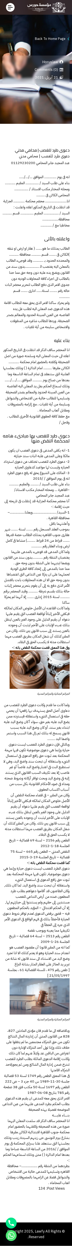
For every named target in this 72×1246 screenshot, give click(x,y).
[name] (10, 7)
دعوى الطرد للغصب (40, 744)
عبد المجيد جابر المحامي (53, 495)
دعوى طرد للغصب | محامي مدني (44, 156)
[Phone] (11, 1223)
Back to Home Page (50, 38)
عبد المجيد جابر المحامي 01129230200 (40, 162)
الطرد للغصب (52, 868)
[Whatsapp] (11, 1235)
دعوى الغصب (29, 450)
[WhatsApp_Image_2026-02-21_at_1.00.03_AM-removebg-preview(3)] (45, 7)
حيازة (20, 868)
